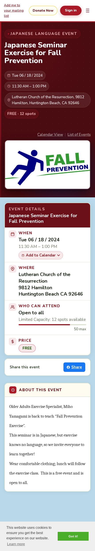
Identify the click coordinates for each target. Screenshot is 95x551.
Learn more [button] (16, 544)
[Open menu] (87, 10)
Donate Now (43, 10)
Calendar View (50, 134)
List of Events (79, 134)
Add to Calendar (41, 255)
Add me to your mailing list (14, 10)
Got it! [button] (73, 536)
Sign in (71, 10)
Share (76, 367)
